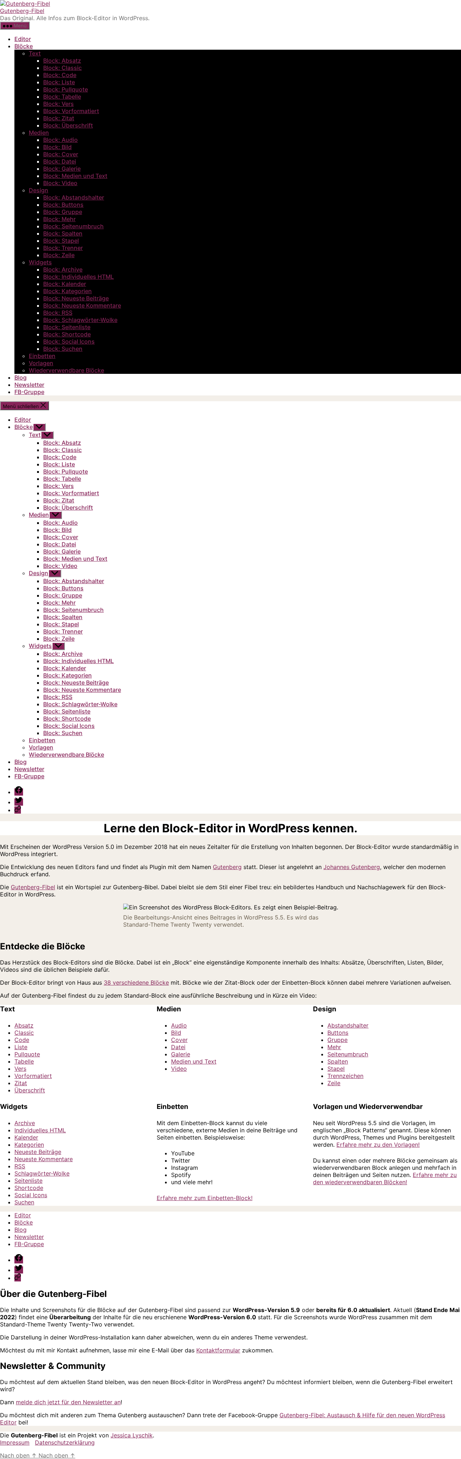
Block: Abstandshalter (73, 197)
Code (21, 1039)
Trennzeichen (345, 1075)
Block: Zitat (58, 118)
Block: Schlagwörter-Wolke (80, 319)
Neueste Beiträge (37, 1151)
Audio (179, 1025)
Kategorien (29, 1144)
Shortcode (28, 1187)
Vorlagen (41, 363)
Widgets (40, 262)
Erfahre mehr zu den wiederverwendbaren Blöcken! (385, 1178)
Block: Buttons (63, 204)
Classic (24, 1032)
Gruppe (337, 1039)
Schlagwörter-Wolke (42, 1173)
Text (35, 53)
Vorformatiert (33, 1075)
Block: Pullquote (65, 89)
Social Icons (30, 1195)
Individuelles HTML (40, 1130)
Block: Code (59, 75)
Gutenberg (227, 867)
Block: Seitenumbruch (73, 226)
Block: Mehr (59, 219)
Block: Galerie (62, 168)
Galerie (180, 1054)
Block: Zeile (59, 255)
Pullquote (27, 1054)
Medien (39, 132)
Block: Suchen (62, 348)
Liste (20, 1047)
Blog (20, 377)
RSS (19, 1166)
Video (179, 1068)
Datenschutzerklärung (65, 1442)
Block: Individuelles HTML (78, 276)
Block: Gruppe (62, 211)
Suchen (24, 1202)
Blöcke (23, 46)
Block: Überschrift (68, 125)
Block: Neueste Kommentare (82, 305)
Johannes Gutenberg (351, 867)
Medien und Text (193, 1061)
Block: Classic (62, 67)
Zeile (333, 1083)
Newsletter (29, 384)
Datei (178, 1047)
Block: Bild (57, 147)
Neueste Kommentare (43, 1159)
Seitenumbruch (347, 1054)
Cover (179, 1039)
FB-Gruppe (29, 391)
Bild (176, 1032)
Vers (20, 1068)
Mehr (334, 1047)
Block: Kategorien (67, 291)
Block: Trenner (63, 247)
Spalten (337, 1061)
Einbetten (42, 355)
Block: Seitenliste (66, 327)
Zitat (20, 1083)
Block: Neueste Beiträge (76, 298)
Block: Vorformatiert (71, 111)
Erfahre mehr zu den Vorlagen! (378, 1144)
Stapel (336, 1068)
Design (38, 190)
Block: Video (60, 183)
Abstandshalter (347, 1025)
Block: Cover (60, 154)
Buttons (337, 1032)
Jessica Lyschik (132, 1435)
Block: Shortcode (67, 334)
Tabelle (24, 1061)
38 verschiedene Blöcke (136, 982)
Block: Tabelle (62, 96)
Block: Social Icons (69, 341)
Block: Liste (59, 82)
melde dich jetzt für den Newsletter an (68, 1402)
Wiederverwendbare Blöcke (66, 370)
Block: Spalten (62, 233)
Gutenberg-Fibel (22, 10)
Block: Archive (62, 269)
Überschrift (29, 1090)
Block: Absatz (62, 60)
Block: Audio (60, 139)
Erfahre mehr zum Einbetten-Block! (204, 1197)
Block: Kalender (64, 283)
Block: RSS (57, 312)
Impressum (15, 1442)
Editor (22, 38)
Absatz (23, 1025)
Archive (24, 1123)
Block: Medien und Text (75, 175)
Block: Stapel (61, 240)
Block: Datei (59, 161)
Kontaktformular (218, 1350)
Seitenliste (28, 1180)
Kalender (26, 1137)
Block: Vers (58, 103)
